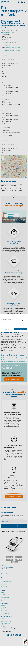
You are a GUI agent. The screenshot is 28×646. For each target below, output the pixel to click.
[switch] (25, 644)
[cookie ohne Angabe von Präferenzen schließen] (26, 316)
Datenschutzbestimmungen (21, 317)
